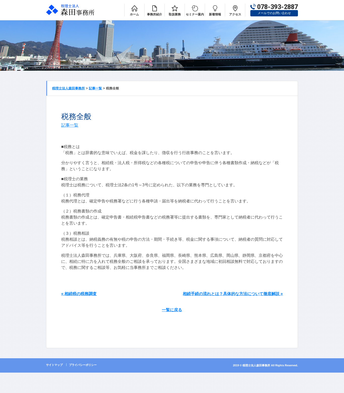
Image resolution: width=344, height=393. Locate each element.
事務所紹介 (154, 14)
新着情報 (215, 14)
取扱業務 (175, 14)
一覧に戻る (172, 310)
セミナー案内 (195, 14)
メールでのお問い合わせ (274, 13)
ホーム (134, 14)
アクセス (235, 14)
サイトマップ (54, 364)
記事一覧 (69, 125)
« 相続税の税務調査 (79, 294)
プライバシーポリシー (83, 364)
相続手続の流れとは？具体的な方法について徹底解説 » (233, 294)
